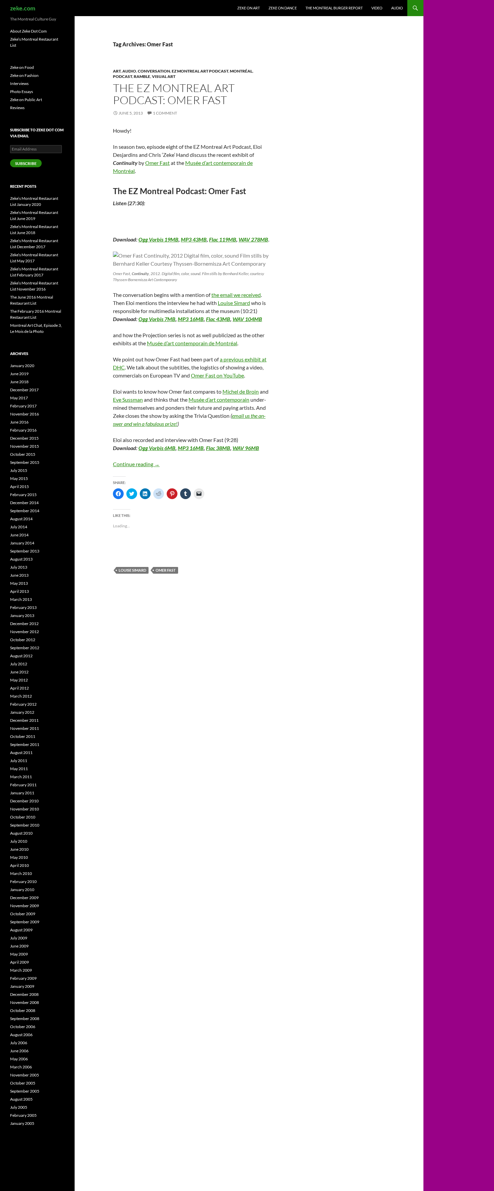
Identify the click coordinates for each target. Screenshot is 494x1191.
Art (117, 71)
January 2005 (22, 1123)
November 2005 (24, 1074)
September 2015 (24, 462)
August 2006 (21, 1034)
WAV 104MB (247, 319)
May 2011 (19, 768)
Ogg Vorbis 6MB (156, 448)
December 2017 (24, 389)
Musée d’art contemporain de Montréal (192, 343)
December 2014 (24, 502)
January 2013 (22, 615)
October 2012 (22, 639)
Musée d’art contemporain (219, 399)
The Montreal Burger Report (334, 8)
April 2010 (19, 865)
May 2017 (19, 397)
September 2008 (24, 1018)
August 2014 (21, 518)
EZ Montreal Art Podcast (200, 71)
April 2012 (19, 688)
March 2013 (21, 599)
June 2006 (19, 1050)
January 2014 (22, 542)
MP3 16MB (191, 319)
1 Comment (165, 113)
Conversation (154, 71)
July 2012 (18, 663)
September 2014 (24, 510)
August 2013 (21, 559)
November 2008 (24, 1002)
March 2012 (21, 696)
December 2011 (24, 720)
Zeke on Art (248, 8)
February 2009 (23, 978)
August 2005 (21, 1099)
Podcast (122, 76)
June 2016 (19, 422)
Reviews (17, 107)
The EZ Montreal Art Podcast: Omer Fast (174, 94)
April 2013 (19, 591)
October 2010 (22, 817)
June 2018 (19, 381)
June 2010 (19, 849)
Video (376, 8)
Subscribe (26, 163)
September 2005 (24, 1091)
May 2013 (19, 583)
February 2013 (23, 607)
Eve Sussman (128, 399)
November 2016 (24, 413)
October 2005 (22, 1083)
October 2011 (22, 736)
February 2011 (23, 784)
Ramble (142, 76)
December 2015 (24, 438)
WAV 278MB (253, 239)
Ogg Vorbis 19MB (158, 239)
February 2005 (23, 1115)
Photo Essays (21, 91)
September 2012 (24, 647)
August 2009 (21, 929)
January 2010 (22, 889)
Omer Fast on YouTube (217, 375)
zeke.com (22, 8)
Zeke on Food (22, 67)
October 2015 (22, 454)
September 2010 (24, 825)
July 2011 (18, 760)
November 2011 (24, 728)
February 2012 (23, 704)
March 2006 (21, 1066)
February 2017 (23, 405)
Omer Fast (157, 163)
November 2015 (24, 446)
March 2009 (21, 970)
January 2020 (22, 365)
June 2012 (19, 671)
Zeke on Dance (283, 8)
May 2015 (19, 478)
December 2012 (24, 623)
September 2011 (24, 744)
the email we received (236, 295)
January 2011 (22, 792)
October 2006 (22, 1026)
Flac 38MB (218, 448)
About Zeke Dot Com (28, 31)
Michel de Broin (240, 391)
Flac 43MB (218, 319)
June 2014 (19, 534)
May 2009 (19, 954)
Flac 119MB (222, 239)
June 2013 (19, 575)
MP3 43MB (194, 239)
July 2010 (18, 841)
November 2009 (24, 905)
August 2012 (21, 655)
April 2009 (19, 962)
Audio (397, 8)
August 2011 (21, 752)
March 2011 (21, 776)
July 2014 (18, 526)
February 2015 (23, 494)
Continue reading (136, 464)
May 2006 (19, 1058)
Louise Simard (234, 303)
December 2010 (24, 800)
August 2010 (21, 833)
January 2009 (22, 986)
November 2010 (24, 808)
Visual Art (163, 76)
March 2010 (21, 873)
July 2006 (18, 1042)
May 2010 (19, 857)
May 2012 (19, 679)
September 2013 (24, 551)
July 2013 (18, 567)
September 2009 (24, 921)
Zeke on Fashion (24, 75)
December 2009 (24, 897)
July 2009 (18, 937)
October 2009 (22, 913)
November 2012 (24, 631)
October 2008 (22, 1010)
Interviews (19, 83)
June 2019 (19, 373)
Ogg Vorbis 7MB (156, 319)
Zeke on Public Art (26, 99)
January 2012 (22, 712)
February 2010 (23, 881)
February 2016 (23, 430)
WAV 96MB (246, 448)
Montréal (241, 71)
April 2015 (19, 486)
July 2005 (18, 1107)
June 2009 (19, 946)
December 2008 (24, 994)
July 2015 (18, 470)
